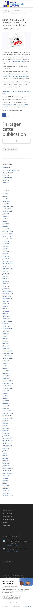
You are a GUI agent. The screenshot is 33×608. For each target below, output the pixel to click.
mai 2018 (5, 426)
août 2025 (5, 214)
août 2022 (5, 301)
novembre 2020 (7, 353)
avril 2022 (5, 311)
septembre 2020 (7, 358)
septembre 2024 (7, 239)
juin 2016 (5, 480)
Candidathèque (6, 525)
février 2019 (6, 406)
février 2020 (6, 376)
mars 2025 (5, 226)
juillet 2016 (5, 478)
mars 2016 (5, 488)
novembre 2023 (7, 264)
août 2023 (5, 271)
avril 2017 (5, 458)
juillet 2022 (5, 303)
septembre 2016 (7, 473)
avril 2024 (5, 251)
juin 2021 (5, 336)
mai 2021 (5, 338)
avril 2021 (5, 341)
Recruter (4, 522)
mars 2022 (5, 313)
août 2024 (5, 241)
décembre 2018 (7, 411)
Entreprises (6, 168)
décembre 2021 (7, 321)
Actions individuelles (8, 519)
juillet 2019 (5, 393)
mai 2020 (5, 368)
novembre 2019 (7, 383)
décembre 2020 (7, 351)
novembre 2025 (7, 206)
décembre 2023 (7, 261)
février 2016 (6, 490)
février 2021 (6, 346)
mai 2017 (5, 456)
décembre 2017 (7, 438)
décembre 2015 (7, 495)
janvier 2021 (6, 348)
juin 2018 (5, 423)
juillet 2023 (5, 274)
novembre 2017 (7, 441)
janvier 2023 (6, 289)
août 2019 (5, 391)
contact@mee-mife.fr (19, 107)
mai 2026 (5, 196)
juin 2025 (5, 219)
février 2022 (6, 316)
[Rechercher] (23, 3)
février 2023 (6, 286)
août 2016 (5, 475)
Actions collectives (7, 516)
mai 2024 (5, 249)
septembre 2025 (7, 211)
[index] (16, 40)
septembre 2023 (7, 269)
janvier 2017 (6, 465)
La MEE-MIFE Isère (7, 513)
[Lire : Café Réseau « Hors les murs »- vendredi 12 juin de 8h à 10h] (4, 549)
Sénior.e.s (5, 183)
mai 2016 (5, 483)
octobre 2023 (6, 266)
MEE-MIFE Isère (6, 28)
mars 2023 (5, 284)
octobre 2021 (6, 326)
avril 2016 (5, 485)
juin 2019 (5, 396)
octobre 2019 (6, 386)
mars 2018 (5, 431)
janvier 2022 (6, 318)
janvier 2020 (6, 378)
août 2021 (5, 331)
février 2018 (6, 433)
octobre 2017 (6, 443)
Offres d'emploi (15, 28)
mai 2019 (5, 398)
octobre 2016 (6, 470)
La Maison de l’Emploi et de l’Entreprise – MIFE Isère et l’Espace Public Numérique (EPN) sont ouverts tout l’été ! (18, 541)
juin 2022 (5, 306)
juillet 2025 (5, 216)
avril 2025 (5, 224)
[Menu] (28, 3)
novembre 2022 (7, 293)
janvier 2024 (6, 259)
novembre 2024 (7, 234)
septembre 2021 (7, 328)
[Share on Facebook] (4, 115)
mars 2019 (5, 403)
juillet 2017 (5, 451)
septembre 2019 (7, 388)
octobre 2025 (6, 209)
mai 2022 (5, 308)
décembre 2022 (7, 291)
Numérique (5, 175)
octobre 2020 (6, 356)
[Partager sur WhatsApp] (16, 141)
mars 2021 (5, 343)
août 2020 (5, 361)
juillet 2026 (5, 194)
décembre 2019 (7, 381)
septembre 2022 (7, 298)
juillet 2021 (5, 333)
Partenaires (6, 180)
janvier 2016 (6, 493)
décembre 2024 (7, 231)
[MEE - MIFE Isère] (13, 3)
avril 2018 (5, 428)
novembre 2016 (7, 468)
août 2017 (5, 448)
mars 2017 (5, 460)
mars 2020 (5, 373)
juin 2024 (5, 246)
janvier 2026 (6, 204)
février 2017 (6, 463)
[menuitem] (23, 3)
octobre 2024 (6, 236)
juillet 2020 (5, 363)
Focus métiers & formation (10, 170)
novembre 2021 (7, 323)
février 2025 (6, 229)
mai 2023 (5, 279)
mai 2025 (5, 221)
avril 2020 (5, 371)
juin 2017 (5, 453)
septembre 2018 (7, 418)
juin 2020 (5, 366)
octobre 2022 (6, 296)
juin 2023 (5, 276)
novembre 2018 (7, 413)
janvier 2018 (6, 436)
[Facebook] (3, 565)
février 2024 (6, 256)
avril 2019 (5, 401)
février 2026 (6, 201)
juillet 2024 (5, 244)
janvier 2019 (6, 408)
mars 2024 (5, 254)
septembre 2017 (7, 446)
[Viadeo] (7, 565)
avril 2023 (5, 281)
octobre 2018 (6, 416)
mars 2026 (5, 199)
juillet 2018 (5, 421)
